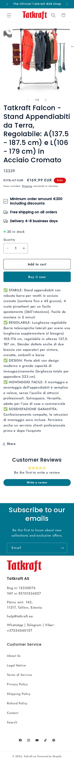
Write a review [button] (37, 482)
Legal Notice (16, 665)
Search (12, 722)
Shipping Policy (19, 694)
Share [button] (11, 444)
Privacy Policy (17, 684)
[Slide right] (46, 100)
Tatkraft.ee (30, 756)
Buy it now (37, 276)
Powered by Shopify (49, 756)
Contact (12, 713)
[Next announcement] (67, 4)
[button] (9, 15)
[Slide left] (28, 100)
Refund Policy (17, 703)
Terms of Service (19, 675)
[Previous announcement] (7, 4)
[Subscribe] (62, 548)
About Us (14, 656)
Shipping (27, 186)
